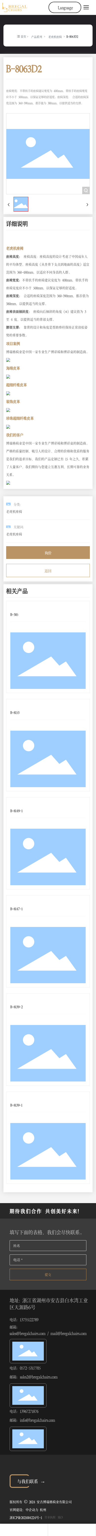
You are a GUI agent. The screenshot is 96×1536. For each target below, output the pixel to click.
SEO (60, 1517)
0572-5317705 (30, 1367)
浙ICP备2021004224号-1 (26, 1517)
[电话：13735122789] (24, 1530)
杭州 (43, 1509)
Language (65, 7)
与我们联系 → (31, 1481)
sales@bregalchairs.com (28, 1333)
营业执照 (50, 1517)
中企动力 (32, 1509)
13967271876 (29, 1411)
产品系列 (36, 36)
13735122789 (29, 1319)
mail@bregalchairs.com (68, 1333)
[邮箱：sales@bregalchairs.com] (72, 1530)
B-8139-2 (16, 1006)
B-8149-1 (16, 810)
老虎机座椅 (55, 36)
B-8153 (14, 712)
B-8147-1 (16, 908)
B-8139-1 (16, 1104)
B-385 (14, 614)
